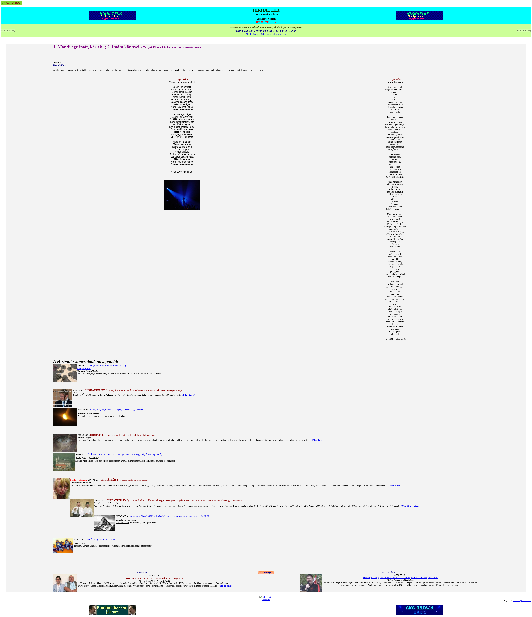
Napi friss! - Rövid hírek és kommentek (266, 34)
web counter (266, 600)
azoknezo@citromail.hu (522, 601)
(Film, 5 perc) (188, 395)
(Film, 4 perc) (318, 440)
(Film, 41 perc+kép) (410, 506)
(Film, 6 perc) (395, 486)
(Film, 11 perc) (225, 586)
